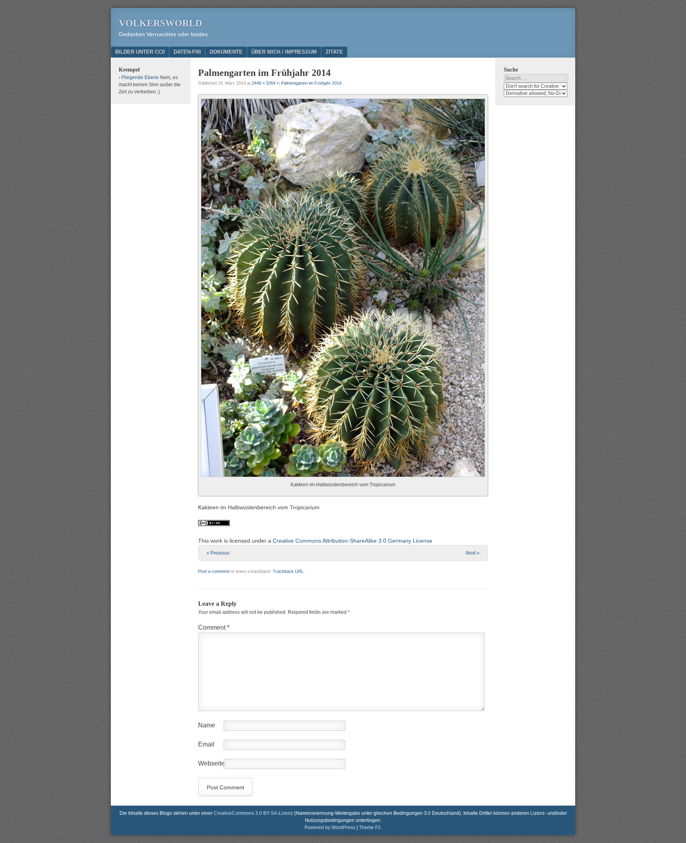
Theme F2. (370, 827)
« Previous (217, 553)
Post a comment (213, 571)
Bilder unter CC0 (140, 52)
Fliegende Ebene (140, 77)
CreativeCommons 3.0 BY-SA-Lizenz (253, 813)
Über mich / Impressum (284, 52)
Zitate (334, 52)
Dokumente (226, 52)
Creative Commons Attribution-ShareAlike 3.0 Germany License (352, 541)
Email (206, 744)
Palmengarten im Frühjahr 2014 (311, 83)
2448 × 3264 (264, 83)
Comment (213, 627)
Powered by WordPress (329, 827)
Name (206, 725)
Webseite (211, 763)
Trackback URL (288, 571)
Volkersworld (160, 23)
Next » (473, 553)
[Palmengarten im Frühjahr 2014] (343, 288)
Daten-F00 (187, 52)
